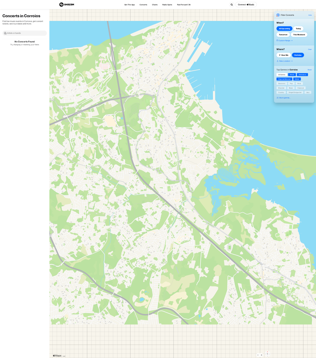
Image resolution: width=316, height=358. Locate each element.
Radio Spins (167, 5)
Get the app (129, 5)
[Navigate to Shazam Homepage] (66, 4)
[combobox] (25, 33)
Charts (155, 5)
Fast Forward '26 (184, 5)
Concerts (143, 5)
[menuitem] (129, 5)
